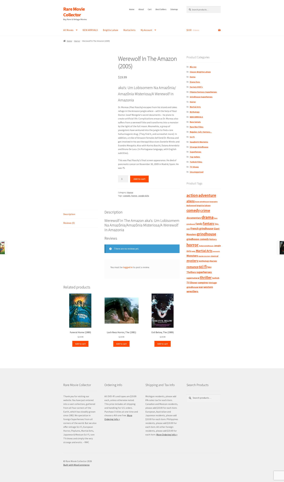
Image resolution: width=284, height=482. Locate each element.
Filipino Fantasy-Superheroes (203, 92)
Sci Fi (192, 137)
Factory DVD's (196, 87)
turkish (215, 278)
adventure (207, 195)
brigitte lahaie (203, 205)
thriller (206, 277)
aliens (191, 201)
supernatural (193, 278)
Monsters (192, 255)
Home (131, 9)
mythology (204, 261)
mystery (192, 261)
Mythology (195, 112)
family (199, 223)
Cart (149, 9)
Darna (192, 77)
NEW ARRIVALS (90, 30)
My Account (146, 30)
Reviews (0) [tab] (69, 222)
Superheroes (195, 151)
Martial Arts (129, 30)
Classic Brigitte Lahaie (200, 72)
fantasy (208, 223)
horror (134, 195)
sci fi (203, 266)
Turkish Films (196, 162)
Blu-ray (193, 66)
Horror (77, 41)
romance (193, 267)
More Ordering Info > (167, 434)
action (192, 195)
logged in (128, 267)
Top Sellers (195, 156)
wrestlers (192, 291)
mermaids (216, 251)
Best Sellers (161, 9)
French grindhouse (201, 228)
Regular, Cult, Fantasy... (201, 132)
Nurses (213, 261)
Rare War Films (196, 126)
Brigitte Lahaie (110, 30)
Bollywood (191, 205)
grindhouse (206, 233)
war (201, 287)
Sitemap (174, 9)
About (141, 9)
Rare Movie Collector (74, 12)
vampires (203, 282)
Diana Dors (195, 82)
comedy (126, 195)
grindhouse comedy (198, 239)
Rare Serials (195, 122)
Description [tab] (69, 214)
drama (208, 217)
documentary (194, 217)
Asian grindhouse (202, 201)
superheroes (204, 272)
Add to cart (139, 178)
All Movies (68, 30)
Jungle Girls (143, 195)
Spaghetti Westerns (199, 142)
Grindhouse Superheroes (201, 96)
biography (213, 201)
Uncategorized (196, 172)
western (208, 287)
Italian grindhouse (206, 246)
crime (205, 210)
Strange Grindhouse (199, 147)
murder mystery (204, 256)
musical (214, 256)
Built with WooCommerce (76, 464)
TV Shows (194, 167)
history (213, 239)
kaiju (193, 251)
